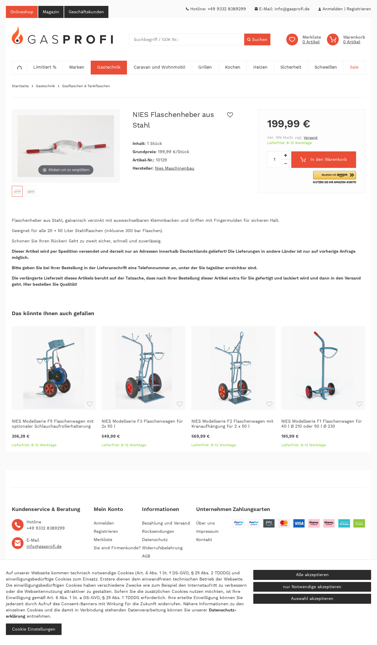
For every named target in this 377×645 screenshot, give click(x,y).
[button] (334, 177)
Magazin (51, 11)
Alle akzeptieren (312, 574)
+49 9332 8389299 (227, 8)
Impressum (207, 531)
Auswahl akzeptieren (312, 598)
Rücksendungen (158, 531)
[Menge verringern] (285, 164)
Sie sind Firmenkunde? (117, 547)
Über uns (205, 523)
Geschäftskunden (86, 11)
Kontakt (204, 539)
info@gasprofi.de (292, 8)
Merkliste (103, 539)
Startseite (20, 86)
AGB (146, 556)
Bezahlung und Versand (166, 523)
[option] (54, 389)
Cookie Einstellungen (33, 629)
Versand (311, 137)
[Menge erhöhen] (285, 155)
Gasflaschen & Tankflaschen (86, 86)
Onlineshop (21, 11)
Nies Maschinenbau (174, 168)
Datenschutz (155, 539)
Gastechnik (45, 86)
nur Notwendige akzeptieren (312, 586)
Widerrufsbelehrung (162, 547)
